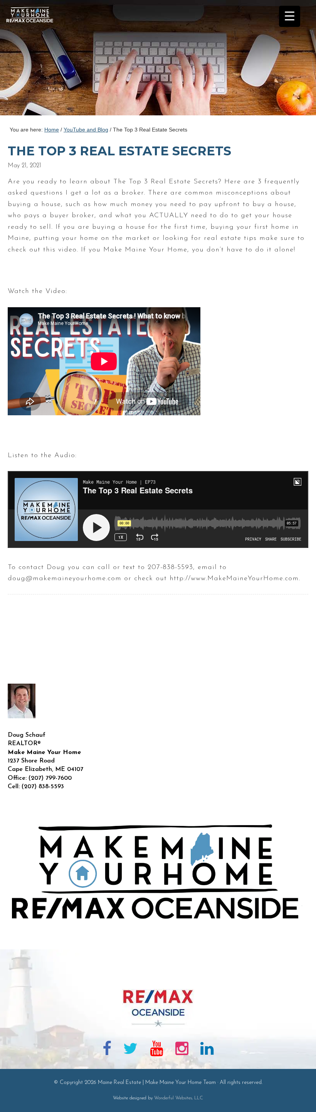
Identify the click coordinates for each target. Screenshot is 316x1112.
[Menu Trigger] (289, 16)
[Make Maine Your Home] (158, 976)
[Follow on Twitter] (131, 1050)
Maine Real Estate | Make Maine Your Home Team (34, 60)
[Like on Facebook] (107, 1050)
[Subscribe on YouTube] (156, 1050)
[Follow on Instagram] (182, 1050)
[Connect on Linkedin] (207, 1050)
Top (297, 1093)
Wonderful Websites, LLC (178, 1098)
